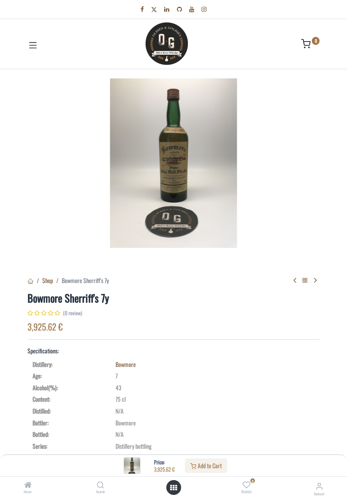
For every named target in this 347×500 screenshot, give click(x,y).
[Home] (28, 485)
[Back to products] (305, 280)
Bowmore (126, 364)
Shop (47, 280)
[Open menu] (173, 488)
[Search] (100, 485)
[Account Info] (319, 485)
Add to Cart (209, 465)
